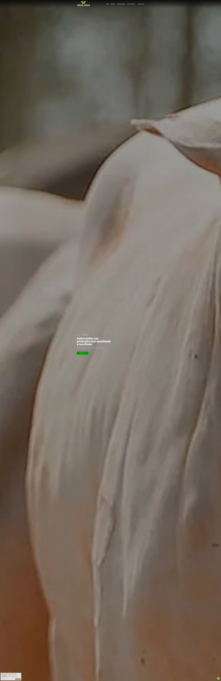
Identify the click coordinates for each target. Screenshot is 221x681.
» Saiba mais (4, 679)
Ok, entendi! (18, 679)
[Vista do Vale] (83, 4)
